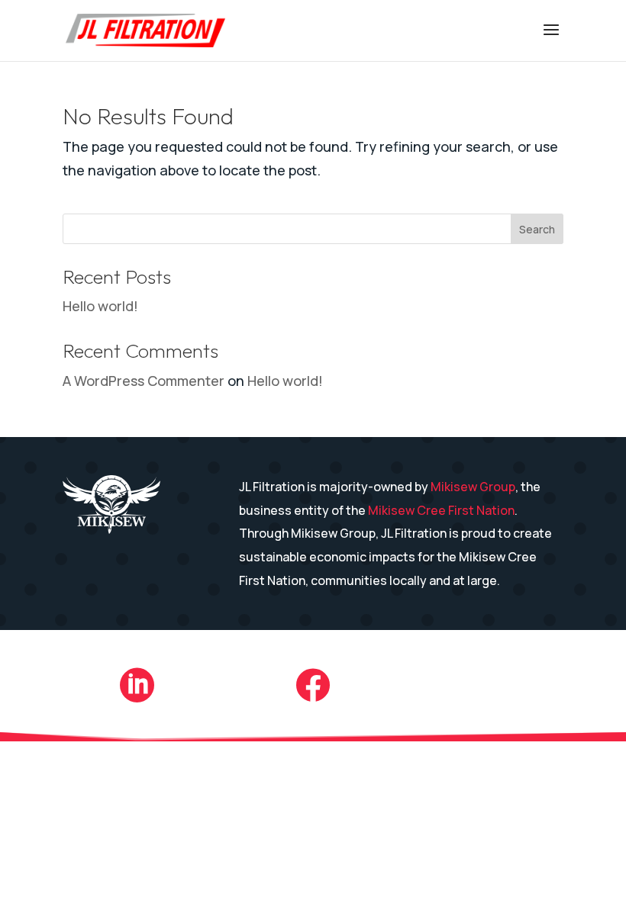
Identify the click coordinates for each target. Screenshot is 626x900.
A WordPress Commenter (143, 380)
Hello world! (100, 306)
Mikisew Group (473, 486)
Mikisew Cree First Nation (441, 510)
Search (537, 229)
